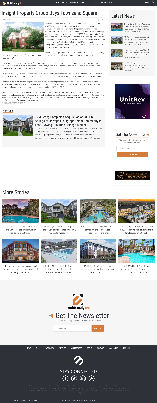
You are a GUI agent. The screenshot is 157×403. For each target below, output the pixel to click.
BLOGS (38, 348)
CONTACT (100, 348)
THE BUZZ (62, 348)
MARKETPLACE (76, 348)
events (94, 3)
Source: (13, 103)
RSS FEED (126, 348)
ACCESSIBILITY (33, 401)
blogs (64, 3)
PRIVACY (23, 401)
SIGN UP (98, 328)
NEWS (29, 348)
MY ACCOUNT (113, 348)
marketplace (106, 3)
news (57, 3)
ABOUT (89, 348)
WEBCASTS (49, 348)
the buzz (84, 3)
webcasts (74, 3)
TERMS (16, 401)
